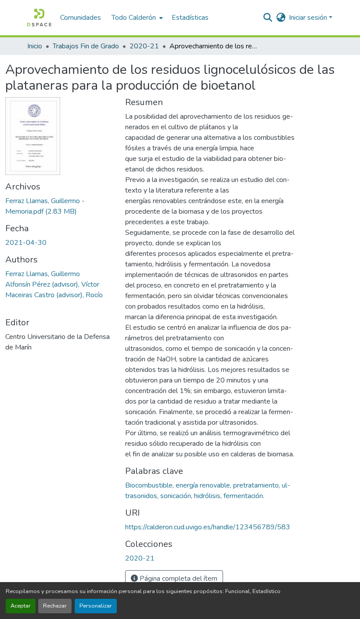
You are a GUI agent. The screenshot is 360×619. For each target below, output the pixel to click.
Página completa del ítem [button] (177, 578)
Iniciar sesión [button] (309, 17)
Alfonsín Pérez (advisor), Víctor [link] (52, 284)
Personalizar (95, 606)
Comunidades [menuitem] (80, 17)
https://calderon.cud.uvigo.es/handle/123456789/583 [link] (207, 527)
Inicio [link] (34, 46)
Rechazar (55, 606)
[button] (39, 17)
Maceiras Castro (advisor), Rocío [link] (54, 295)
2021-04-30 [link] (26, 243)
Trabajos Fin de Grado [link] (86, 46)
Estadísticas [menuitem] (190, 17)
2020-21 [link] (144, 46)
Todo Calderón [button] (134, 17)
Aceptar (21, 606)
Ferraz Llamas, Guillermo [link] (42, 274)
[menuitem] (136, 17)
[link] (60, 206)
